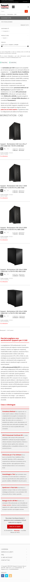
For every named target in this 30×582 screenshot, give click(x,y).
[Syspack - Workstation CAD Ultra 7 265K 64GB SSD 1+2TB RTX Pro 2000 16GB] (15, 173)
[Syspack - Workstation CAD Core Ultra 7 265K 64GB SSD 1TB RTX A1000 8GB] (15, 131)
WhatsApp (17, 530)
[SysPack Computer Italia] (4, 6)
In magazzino (6, 31)
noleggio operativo (6, 505)
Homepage (2, 14)
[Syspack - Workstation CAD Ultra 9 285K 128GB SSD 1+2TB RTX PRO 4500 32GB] (15, 256)
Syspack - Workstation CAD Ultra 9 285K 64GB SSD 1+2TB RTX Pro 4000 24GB (13, 228)
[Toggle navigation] (28, 7)
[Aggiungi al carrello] (1, 148)
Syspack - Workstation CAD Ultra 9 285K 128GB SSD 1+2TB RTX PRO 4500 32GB (13, 270)
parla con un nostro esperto (9, 109)
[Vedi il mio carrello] (13, 5)
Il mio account (6, 557)
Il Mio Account (25, 1)
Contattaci (6, 0)
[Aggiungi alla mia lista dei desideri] (8, 148)
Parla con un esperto (15, 526)
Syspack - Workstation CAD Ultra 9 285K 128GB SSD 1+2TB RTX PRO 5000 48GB (13, 312)
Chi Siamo (2, 0)
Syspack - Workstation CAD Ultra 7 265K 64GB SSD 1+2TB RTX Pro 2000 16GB (13, 187)
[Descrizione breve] (4, 148)
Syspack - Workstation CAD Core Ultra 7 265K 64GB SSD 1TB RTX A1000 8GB (13, 145)
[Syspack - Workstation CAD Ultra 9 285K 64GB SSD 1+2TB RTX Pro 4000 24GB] (15, 214)
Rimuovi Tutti (25, 25)
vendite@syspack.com (15, 57)
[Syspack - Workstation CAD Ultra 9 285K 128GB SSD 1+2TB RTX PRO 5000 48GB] (15, 298)
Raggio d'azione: (4, 44)
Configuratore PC (11, 0)
